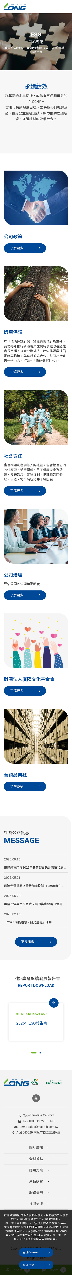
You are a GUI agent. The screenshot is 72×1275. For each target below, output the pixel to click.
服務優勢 (36, 1193)
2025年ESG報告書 (31, 1023)
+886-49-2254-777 (41, 1115)
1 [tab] (33, 1052)
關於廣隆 (36, 1148)
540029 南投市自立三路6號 (41, 1132)
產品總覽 (36, 1181)
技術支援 (36, 1204)
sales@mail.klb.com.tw (43, 1126)
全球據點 (36, 1159)
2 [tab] (40, 1052)
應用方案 (36, 1170)
